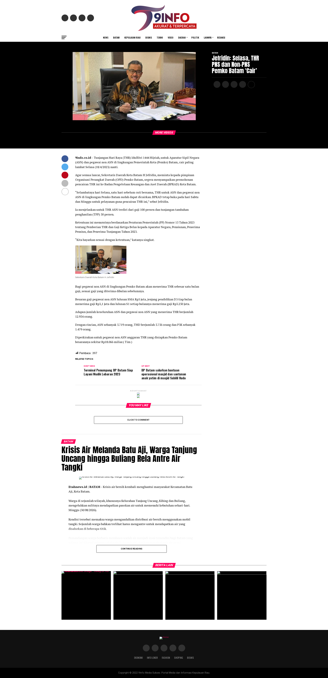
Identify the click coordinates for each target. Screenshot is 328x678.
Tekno (160, 37)
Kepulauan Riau (132, 37)
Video (170, 37)
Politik (195, 37)
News (105, 37)
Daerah (182, 37)
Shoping (178, 657)
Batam (116, 37)
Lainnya (207, 37)
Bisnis (148, 37)
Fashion (166, 657)
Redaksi (221, 37)
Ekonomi (138, 657)
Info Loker (152, 657)
